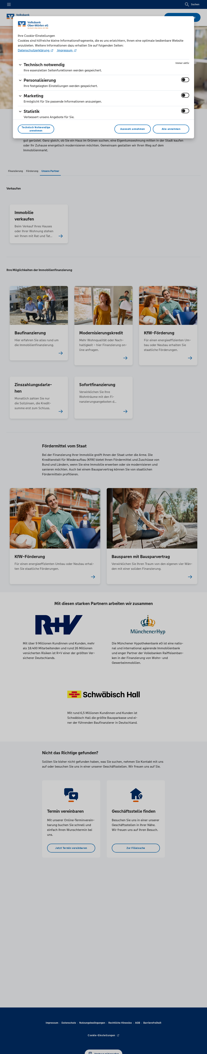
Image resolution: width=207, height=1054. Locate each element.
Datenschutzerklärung (34, 50)
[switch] (185, 79)
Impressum (64, 50)
